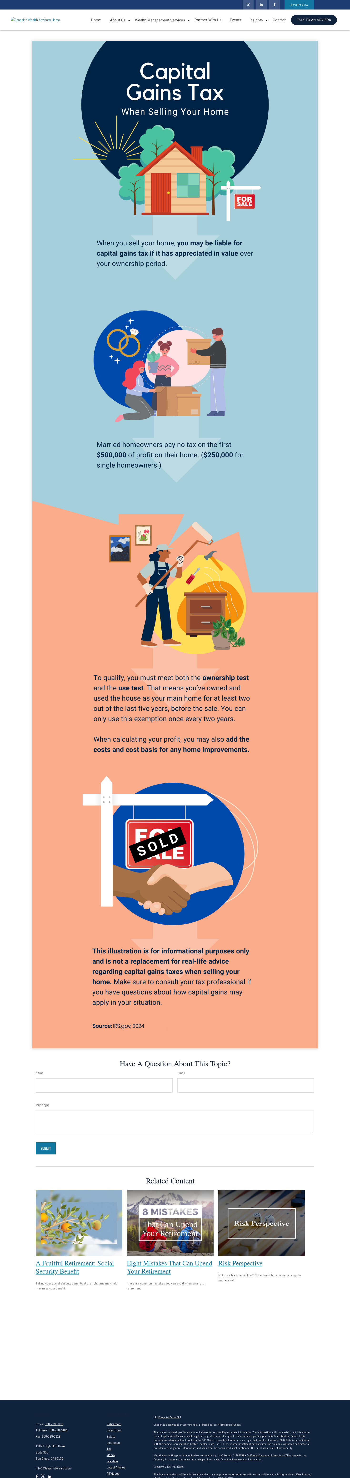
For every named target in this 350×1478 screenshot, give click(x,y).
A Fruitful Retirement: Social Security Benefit (75, 1266)
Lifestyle (112, 1461)
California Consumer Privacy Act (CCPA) (269, 1455)
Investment (114, 1430)
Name (40, 1073)
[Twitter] (248, 5)
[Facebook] (274, 5)
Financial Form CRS (169, 1417)
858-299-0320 (54, 1424)
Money (111, 1455)
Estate (111, 1436)
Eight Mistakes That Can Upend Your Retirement (169, 1266)
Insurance (113, 1442)
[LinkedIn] (261, 5)
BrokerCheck (233, 1424)
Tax (109, 1449)
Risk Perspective (240, 1262)
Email (181, 1073)
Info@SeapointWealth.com (54, 1468)
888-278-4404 (58, 1430)
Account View (299, 5)
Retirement (114, 1424)
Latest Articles (116, 1467)
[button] (96, 19)
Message (42, 1104)
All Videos (113, 1473)
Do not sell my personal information (240, 1459)
